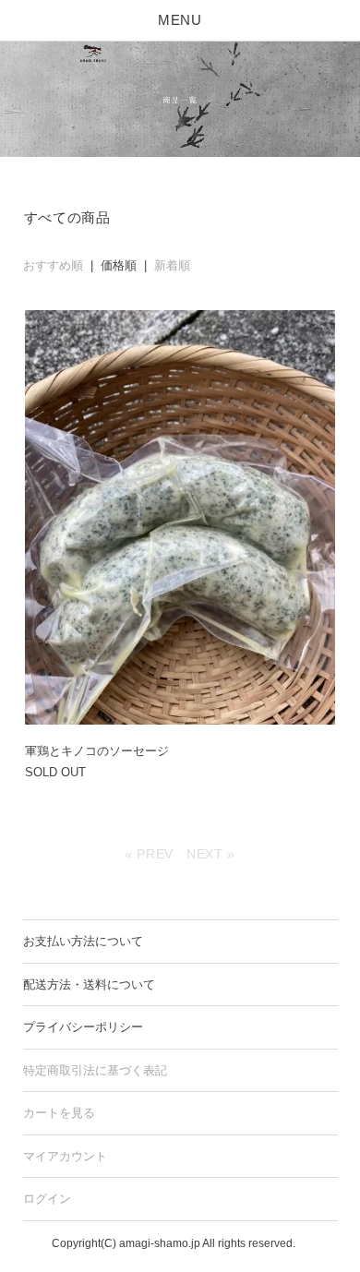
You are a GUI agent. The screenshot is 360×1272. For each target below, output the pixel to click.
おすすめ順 (53, 265)
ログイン (47, 1199)
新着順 (172, 265)
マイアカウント (65, 1156)
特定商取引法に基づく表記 (95, 1070)
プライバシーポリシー (83, 1027)
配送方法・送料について (89, 984)
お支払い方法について (83, 941)
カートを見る (59, 1113)
